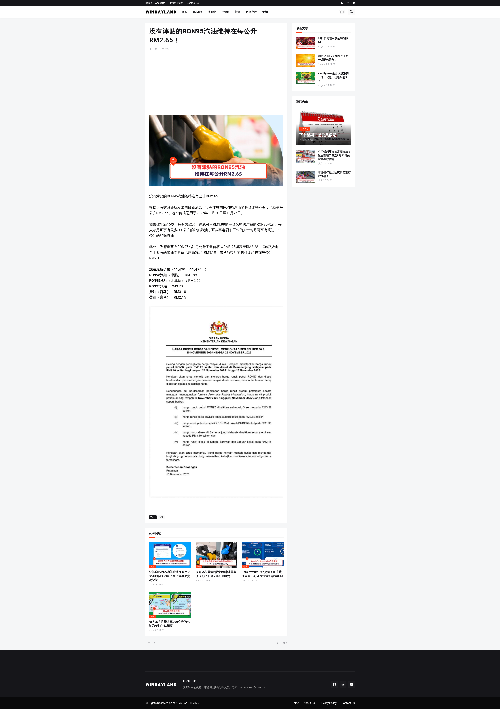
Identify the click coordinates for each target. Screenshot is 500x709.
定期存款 (251, 11)
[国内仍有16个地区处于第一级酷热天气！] (305, 60)
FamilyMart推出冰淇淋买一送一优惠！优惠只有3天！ (333, 77)
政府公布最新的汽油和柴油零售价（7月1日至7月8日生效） (216, 574)
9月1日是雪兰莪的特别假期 (333, 40)
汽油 (161, 517)
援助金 (212, 11)
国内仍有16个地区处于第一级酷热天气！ (333, 57)
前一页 (281, 643)
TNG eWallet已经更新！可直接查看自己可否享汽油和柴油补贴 (262, 574)
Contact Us (193, 3)
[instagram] (348, 3)
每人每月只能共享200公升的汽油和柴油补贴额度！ (169, 624)
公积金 (225, 11)
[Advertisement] (216, 83)
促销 (265, 11)
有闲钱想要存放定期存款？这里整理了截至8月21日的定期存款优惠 (334, 155)
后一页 (152, 643)
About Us (160, 3)
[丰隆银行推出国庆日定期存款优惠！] (305, 177)
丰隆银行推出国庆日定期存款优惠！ (334, 174)
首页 (185, 11)
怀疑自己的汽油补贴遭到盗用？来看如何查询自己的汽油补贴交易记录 (169, 576)
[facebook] (342, 3)
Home (148, 3)
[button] (342, 12)
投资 (237, 11)
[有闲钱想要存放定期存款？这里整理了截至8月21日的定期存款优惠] (305, 156)
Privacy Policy (176, 3)
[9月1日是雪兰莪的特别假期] (305, 43)
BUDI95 (197, 11)
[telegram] (354, 3)
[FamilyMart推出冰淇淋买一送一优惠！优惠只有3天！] (305, 78)
